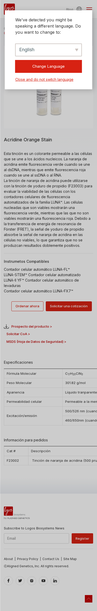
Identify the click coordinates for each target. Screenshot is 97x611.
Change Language (48, 66)
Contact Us (50, 559)
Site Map (70, 559)
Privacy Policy (27, 559)
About (8, 559)
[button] (80, 9)
